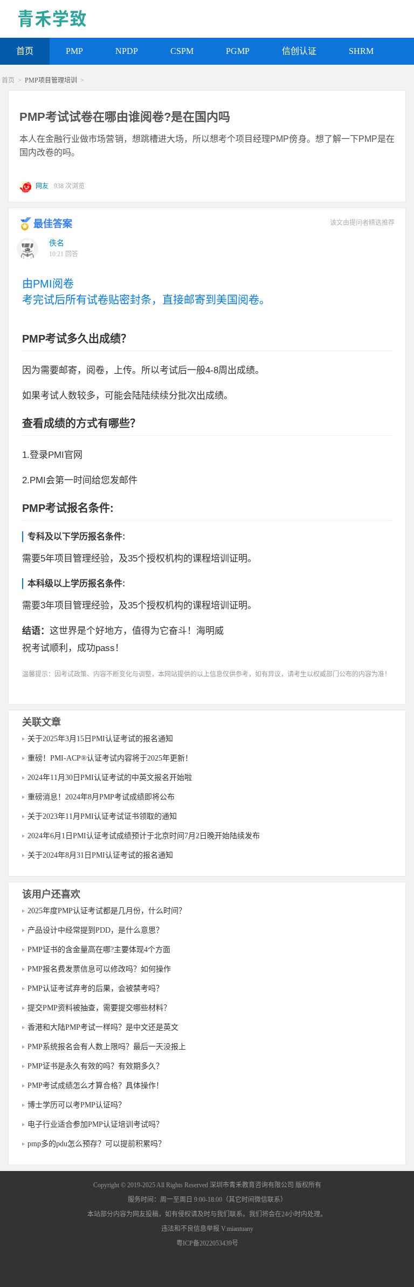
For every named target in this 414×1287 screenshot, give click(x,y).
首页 (24, 51)
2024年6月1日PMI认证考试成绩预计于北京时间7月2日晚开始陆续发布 (143, 836)
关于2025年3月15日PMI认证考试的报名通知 (100, 739)
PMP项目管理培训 (51, 80)
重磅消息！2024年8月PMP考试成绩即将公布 (101, 797)
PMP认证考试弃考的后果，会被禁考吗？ (95, 988)
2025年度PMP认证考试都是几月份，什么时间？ (106, 911)
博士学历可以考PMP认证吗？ (76, 1105)
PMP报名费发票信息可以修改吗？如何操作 (99, 969)
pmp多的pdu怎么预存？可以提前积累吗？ (96, 1144)
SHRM (361, 51)
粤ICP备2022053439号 (207, 1243)
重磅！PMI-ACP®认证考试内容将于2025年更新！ (109, 758)
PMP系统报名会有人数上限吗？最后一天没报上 (106, 1047)
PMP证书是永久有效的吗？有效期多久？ (95, 1066)
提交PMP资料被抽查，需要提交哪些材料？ (99, 1008)
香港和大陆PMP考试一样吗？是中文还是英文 (102, 1027)
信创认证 (299, 51)
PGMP (238, 51)
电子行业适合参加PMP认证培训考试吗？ (95, 1124)
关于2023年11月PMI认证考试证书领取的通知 (102, 816)
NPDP (126, 51)
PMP (74, 51)
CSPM (182, 51)
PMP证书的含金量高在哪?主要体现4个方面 (98, 950)
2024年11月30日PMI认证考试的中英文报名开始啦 (109, 777)
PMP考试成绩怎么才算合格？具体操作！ (95, 1085)
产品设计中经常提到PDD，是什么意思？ (95, 930)
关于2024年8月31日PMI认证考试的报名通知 (100, 855)
